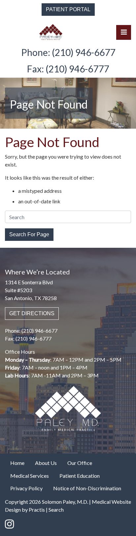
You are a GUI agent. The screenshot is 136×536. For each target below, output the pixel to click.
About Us (46, 463)
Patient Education (79, 475)
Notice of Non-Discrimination (87, 488)
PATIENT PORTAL (68, 9)
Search (56, 509)
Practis (37, 509)
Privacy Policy (26, 488)
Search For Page (29, 234)
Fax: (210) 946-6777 (68, 68)
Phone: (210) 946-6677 (68, 52)
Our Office (79, 463)
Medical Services (29, 475)
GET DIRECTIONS (31, 313)
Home (17, 463)
